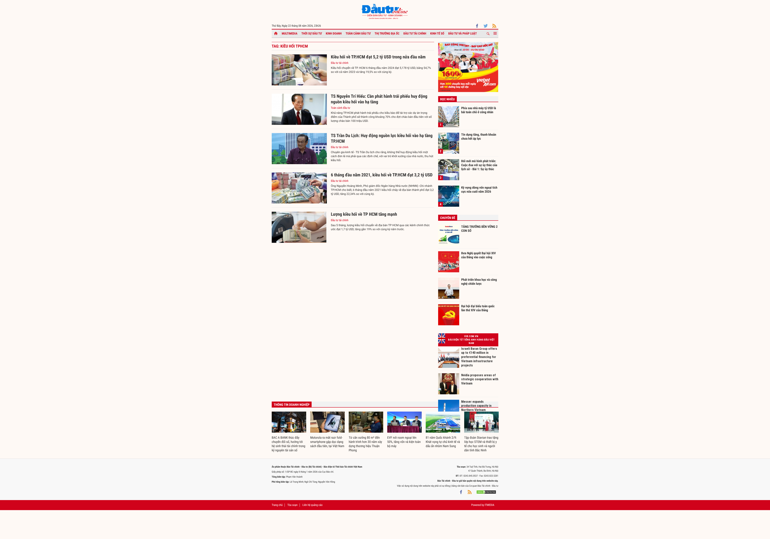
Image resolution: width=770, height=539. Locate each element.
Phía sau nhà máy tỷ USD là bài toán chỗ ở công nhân (478, 110)
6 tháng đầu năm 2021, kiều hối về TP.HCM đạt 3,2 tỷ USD (382, 175)
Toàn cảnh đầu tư (358, 33)
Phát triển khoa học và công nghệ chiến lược (479, 282)
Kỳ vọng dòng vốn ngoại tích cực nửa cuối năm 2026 (479, 189)
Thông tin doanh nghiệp (292, 405)
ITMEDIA (489, 505)
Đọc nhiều (447, 99)
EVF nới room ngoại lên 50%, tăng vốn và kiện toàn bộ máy (404, 442)
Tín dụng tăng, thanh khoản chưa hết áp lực (478, 136)
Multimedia (289, 33)
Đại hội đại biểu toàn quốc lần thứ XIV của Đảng (477, 308)
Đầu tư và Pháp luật (462, 33)
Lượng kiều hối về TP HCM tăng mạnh (364, 214)
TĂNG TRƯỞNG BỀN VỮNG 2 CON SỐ (479, 229)
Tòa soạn (292, 505)
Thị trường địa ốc (387, 33)
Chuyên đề (447, 218)
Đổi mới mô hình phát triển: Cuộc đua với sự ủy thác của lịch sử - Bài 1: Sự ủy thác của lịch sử (479, 165)
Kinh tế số (437, 33)
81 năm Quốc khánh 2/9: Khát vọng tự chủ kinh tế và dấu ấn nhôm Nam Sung (443, 442)
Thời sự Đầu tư (311, 33)
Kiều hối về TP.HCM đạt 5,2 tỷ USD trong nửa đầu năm (378, 57)
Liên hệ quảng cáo (312, 505)
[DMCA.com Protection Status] (486, 491)
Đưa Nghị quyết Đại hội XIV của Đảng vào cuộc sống (478, 255)
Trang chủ (277, 505)
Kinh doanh (334, 33)
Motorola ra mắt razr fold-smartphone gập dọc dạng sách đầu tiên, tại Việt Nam (327, 442)
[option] (289, 432)
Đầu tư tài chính (414, 33)
